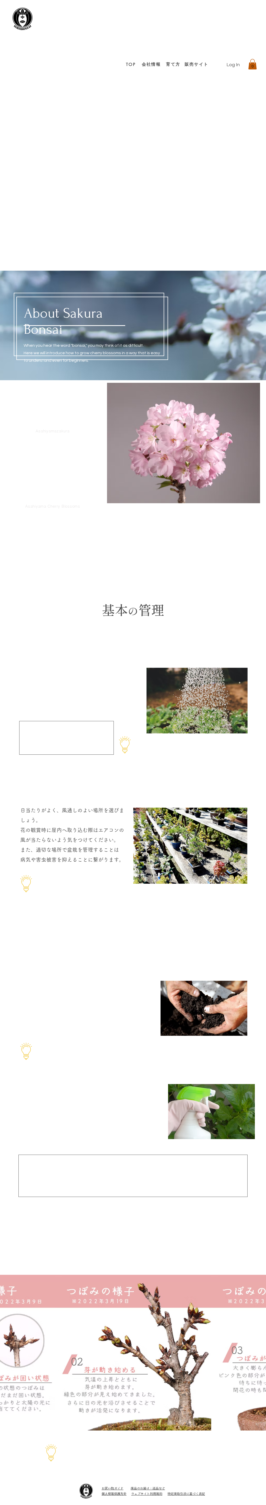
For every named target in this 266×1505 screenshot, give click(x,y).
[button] (252, 64)
